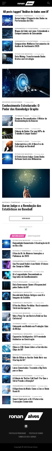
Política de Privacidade (17, 433)
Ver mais (26, 218)
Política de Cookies (36, 433)
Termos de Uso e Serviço (27, 436)
